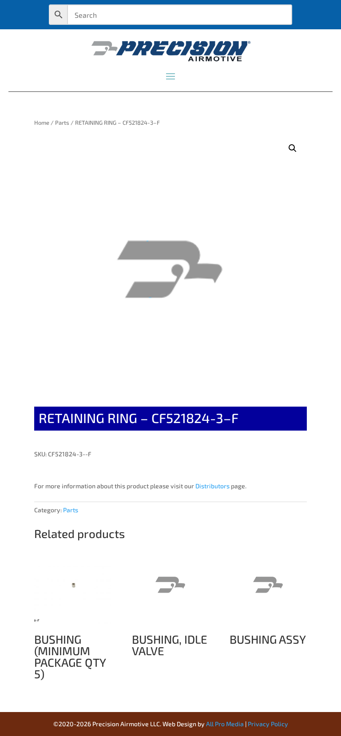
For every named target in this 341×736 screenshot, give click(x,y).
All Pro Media (225, 724)
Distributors (212, 486)
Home (41, 122)
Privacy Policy (268, 724)
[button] (293, 148)
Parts (62, 122)
